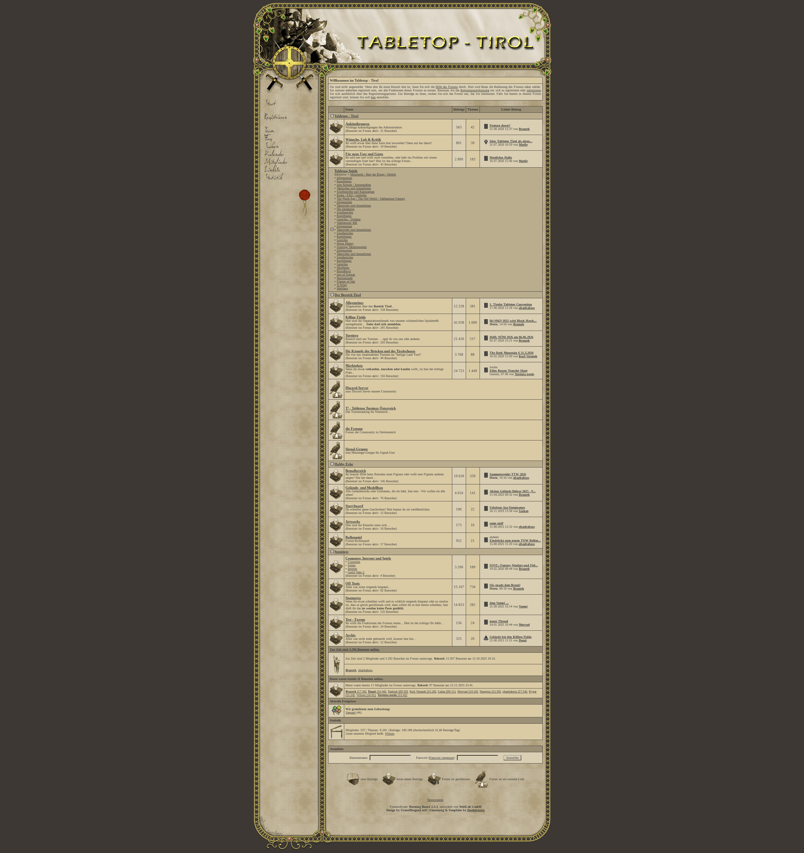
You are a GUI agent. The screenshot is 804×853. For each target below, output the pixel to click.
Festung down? (500, 125)
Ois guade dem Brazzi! (505, 585)
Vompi (523, 606)
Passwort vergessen (441, 757)
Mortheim (343, 267)
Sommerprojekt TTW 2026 (508, 474)
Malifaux (342, 288)
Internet (352, 568)
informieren (534, 90)
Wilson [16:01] (366, 695)
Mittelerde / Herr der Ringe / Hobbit (373, 174)
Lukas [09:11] (446, 691)
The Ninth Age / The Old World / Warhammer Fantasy (371, 198)
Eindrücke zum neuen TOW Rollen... (515, 540)
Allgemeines (344, 178)
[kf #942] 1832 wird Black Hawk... (513, 320)
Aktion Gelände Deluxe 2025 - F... (513, 491)
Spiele (352, 565)
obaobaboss (527, 308)
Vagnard (350, 712)
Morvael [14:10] (467, 691)
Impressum (435, 800)
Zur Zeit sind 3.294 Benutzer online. (355, 649)
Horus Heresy (345, 243)
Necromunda (344, 278)
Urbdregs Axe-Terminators (507, 507)
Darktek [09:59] (398, 691)
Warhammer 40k (347, 222)
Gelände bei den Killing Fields (511, 637)
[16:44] (377, 691)
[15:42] (392, 695)
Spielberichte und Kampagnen (355, 191)
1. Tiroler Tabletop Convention (511, 304)
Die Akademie (345, 209)
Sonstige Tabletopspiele (352, 247)
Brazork (524, 129)
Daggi (523, 640)
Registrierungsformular (474, 90)
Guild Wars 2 (356, 572)
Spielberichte (345, 212)
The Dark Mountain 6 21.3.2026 (512, 352)
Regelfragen (344, 181)
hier (373, 97)
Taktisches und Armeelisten (354, 188)
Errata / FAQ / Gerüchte (352, 195)
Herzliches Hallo (501, 157)
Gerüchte (342, 240)
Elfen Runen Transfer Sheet (508, 370)
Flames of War (346, 281)
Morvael (524, 624)
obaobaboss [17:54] (515, 691)
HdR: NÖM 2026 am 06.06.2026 (511, 337)
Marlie (523, 144)
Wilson (389, 733)
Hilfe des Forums (447, 87)
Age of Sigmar (345, 274)
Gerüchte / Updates (349, 219)
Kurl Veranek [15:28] (423, 691)
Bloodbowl (344, 271)
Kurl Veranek (528, 356)
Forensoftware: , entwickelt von (435, 806)
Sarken (524, 511)
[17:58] (355, 691)
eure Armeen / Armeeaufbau (354, 184)
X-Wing (342, 285)
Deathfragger (476, 810)
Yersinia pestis (524, 374)
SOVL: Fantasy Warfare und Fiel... (514, 565)
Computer (354, 562)
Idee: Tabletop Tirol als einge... (511, 141)
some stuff (496, 523)
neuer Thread (499, 621)
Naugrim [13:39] (490, 691)
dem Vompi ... (499, 603)
